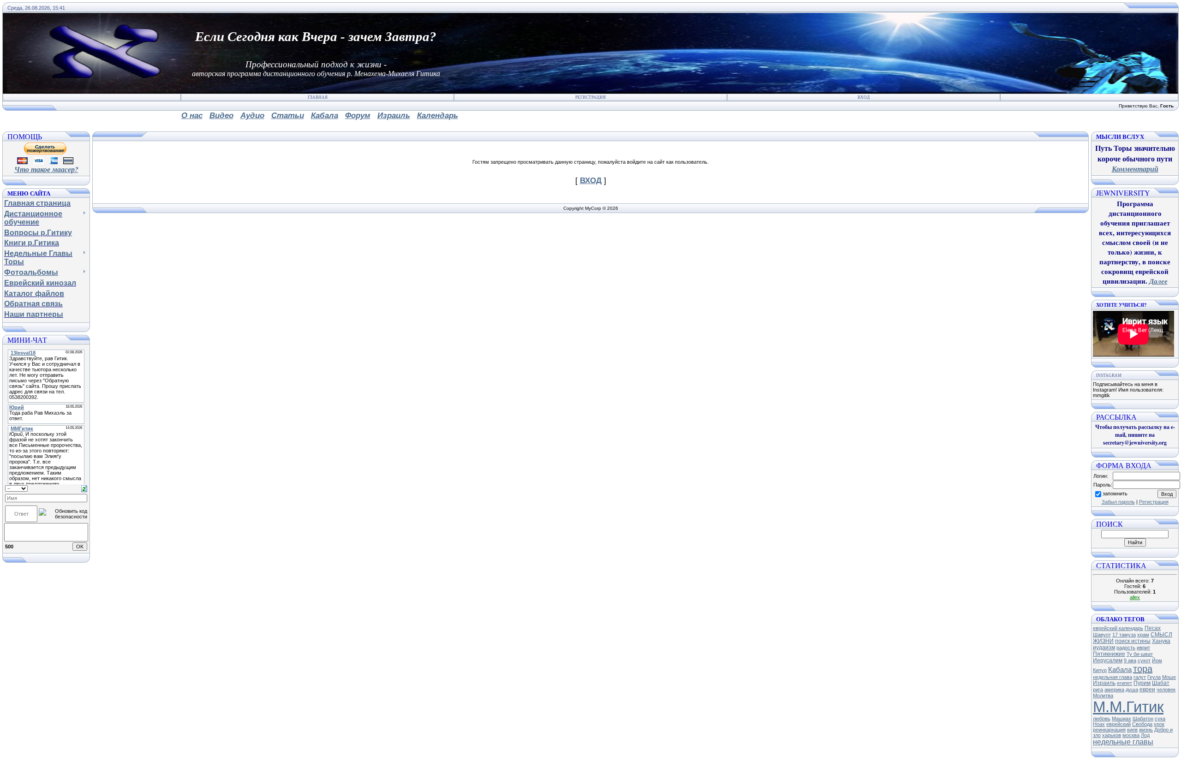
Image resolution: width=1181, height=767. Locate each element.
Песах (1153, 628)
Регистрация (590, 97)
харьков (1111, 735)
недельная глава (1112, 677)
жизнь (1146, 729)
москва (1130, 735)
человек (1166, 689)
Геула (1154, 677)
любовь (1101, 718)
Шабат (1160, 683)
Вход (864, 97)
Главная (318, 97)
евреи (1147, 689)
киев (1132, 729)
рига (1098, 689)
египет (1124, 683)
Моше (1169, 677)
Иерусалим (1107, 660)
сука (1160, 718)
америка (1114, 689)
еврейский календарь (1118, 628)
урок (1159, 724)
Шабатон (1143, 718)
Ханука (1161, 641)
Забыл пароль (1118, 502)
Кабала (1120, 669)
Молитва (1103, 695)
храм (1143, 634)
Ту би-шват (1140, 654)
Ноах (1099, 724)
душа (1132, 689)
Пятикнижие (1109, 654)
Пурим (1142, 683)
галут (1139, 677)
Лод (1145, 735)
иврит (1143, 647)
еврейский (1118, 724)
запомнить (1115, 493)
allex (1135, 597)
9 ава (1130, 660)
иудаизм (1104, 647)
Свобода (1142, 724)
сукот (1144, 660)
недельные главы (1123, 742)
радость (1125, 647)
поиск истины (1133, 641)
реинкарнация (1109, 729)
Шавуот (1102, 634)
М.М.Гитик (1128, 706)
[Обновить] (84, 488)
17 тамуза (1124, 634)
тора (1142, 669)
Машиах (1121, 718)
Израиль (1104, 683)
